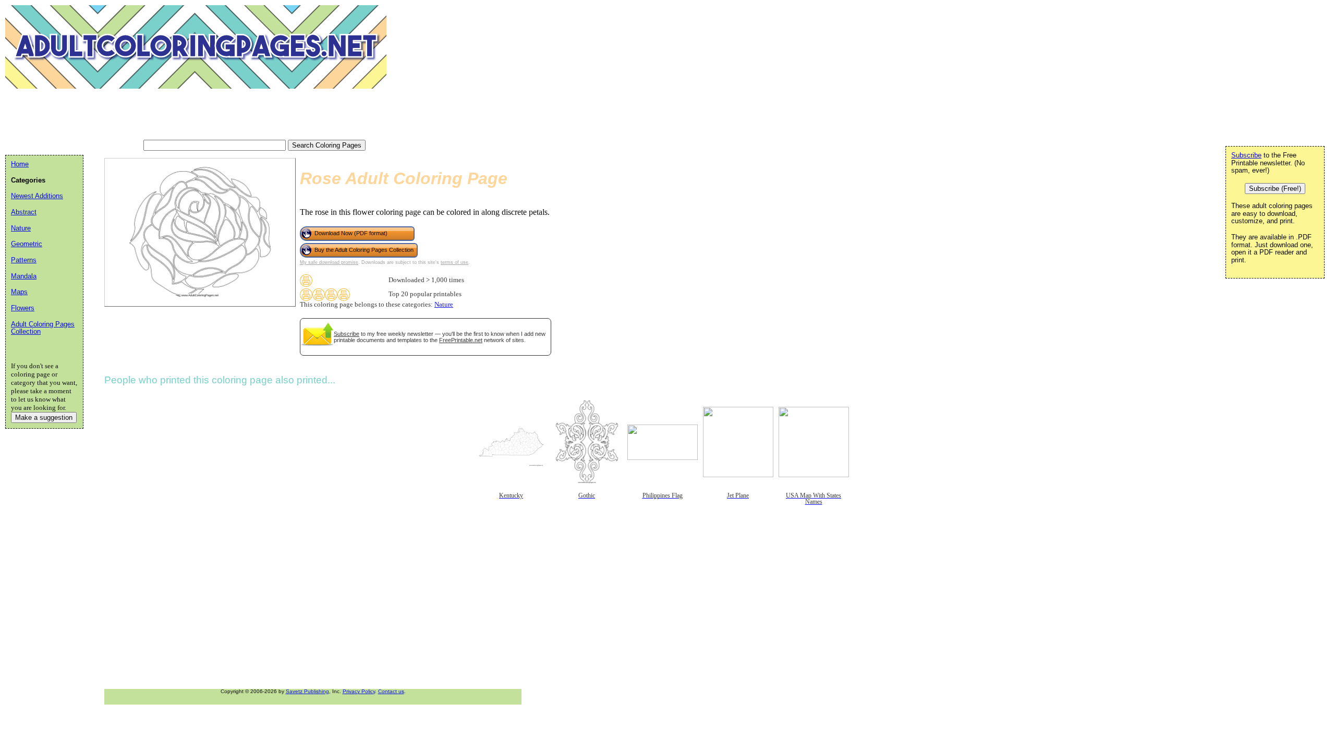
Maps (19, 292)
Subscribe (346, 334)
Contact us (391, 691)
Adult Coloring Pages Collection (43, 328)
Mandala (24, 276)
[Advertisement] (195, 114)
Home (20, 164)
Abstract (24, 212)
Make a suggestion (43, 417)
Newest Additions (37, 196)
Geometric (26, 244)
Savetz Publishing (307, 691)
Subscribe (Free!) (1275, 188)
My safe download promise (329, 262)
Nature (443, 304)
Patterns (24, 260)
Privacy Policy (359, 691)
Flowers (22, 308)
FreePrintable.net (460, 340)
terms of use (454, 262)
